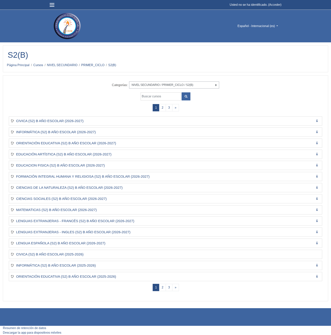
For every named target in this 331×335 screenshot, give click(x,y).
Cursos (38, 65)
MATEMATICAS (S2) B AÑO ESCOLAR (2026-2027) (56, 210)
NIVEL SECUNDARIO (62, 65)
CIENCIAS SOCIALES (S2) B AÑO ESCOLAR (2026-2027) (61, 199)
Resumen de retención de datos (24, 328)
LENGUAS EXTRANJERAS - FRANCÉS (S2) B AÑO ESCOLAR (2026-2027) (75, 221)
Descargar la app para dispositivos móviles (32, 332)
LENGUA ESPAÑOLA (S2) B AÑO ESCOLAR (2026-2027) (60, 243)
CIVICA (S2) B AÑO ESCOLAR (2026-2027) (50, 121)
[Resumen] (317, 120)
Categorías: (120, 85)
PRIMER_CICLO (92, 65)
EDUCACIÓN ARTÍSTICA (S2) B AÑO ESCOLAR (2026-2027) (63, 154)
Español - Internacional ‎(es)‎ (257, 26)
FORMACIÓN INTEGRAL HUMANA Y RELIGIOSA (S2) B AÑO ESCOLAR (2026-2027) (83, 176)
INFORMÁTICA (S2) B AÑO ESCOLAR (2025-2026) (56, 265)
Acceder (274, 4)
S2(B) (112, 65)
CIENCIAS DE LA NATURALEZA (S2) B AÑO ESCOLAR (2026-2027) (69, 188)
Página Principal (18, 65)
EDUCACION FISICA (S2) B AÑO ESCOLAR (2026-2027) (60, 165)
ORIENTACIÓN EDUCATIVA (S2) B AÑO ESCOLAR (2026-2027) (66, 143)
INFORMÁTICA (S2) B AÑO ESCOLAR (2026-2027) (56, 132)
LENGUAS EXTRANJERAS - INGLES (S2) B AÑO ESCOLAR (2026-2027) (73, 232)
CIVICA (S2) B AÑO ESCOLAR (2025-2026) (50, 254)
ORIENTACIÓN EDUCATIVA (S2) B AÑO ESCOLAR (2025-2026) (66, 276)
